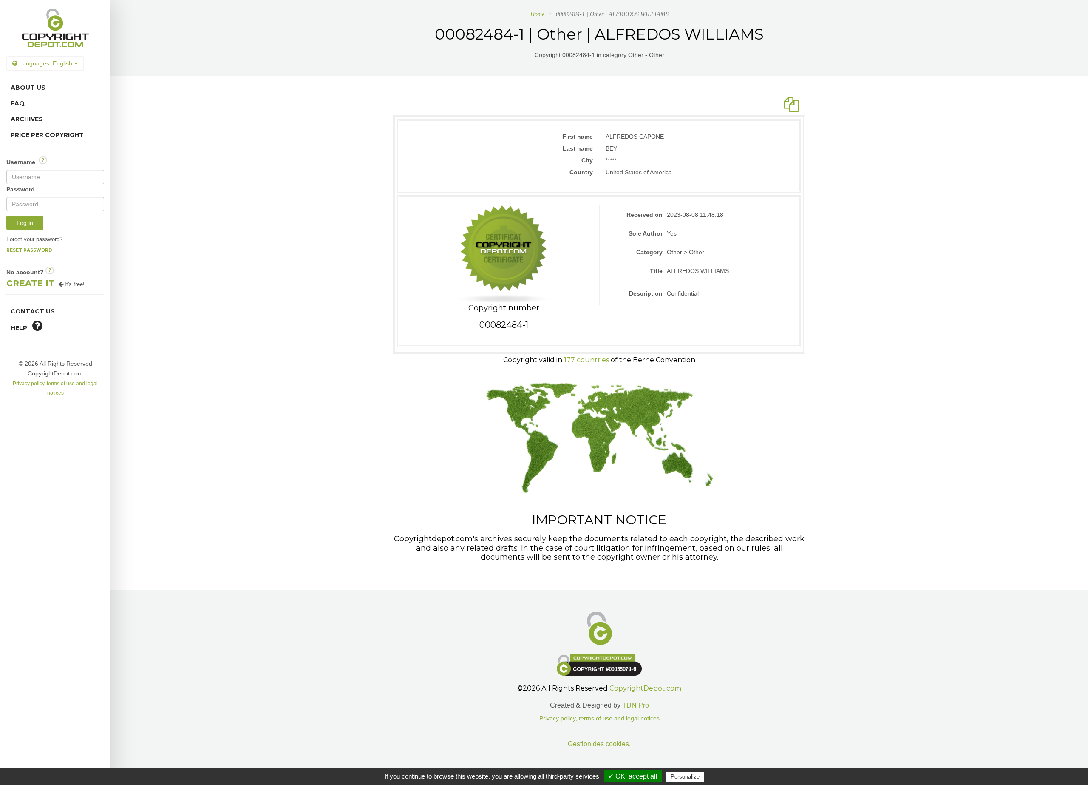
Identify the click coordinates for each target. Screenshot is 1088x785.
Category (649, 252)
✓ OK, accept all (632, 776)
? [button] (43, 160)
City (587, 160)
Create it (30, 283)
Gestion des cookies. (599, 744)
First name (577, 136)
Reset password (29, 250)
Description (646, 293)
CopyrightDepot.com (645, 688)
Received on (644, 215)
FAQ (18, 103)
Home (537, 14)
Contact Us (33, 311)
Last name (578, 148)
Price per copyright (47, 135)
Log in (25, 222)
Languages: (44, 63)
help (21, 328)
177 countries (586, 360)
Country (581, 172)
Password (20, 189)
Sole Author (646, 233)
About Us (28, 87)
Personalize (685, 777)
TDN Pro (635, 705)
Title (656, 271)
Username (25, 161)
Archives (27, 119)
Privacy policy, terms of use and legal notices (599, 718)
